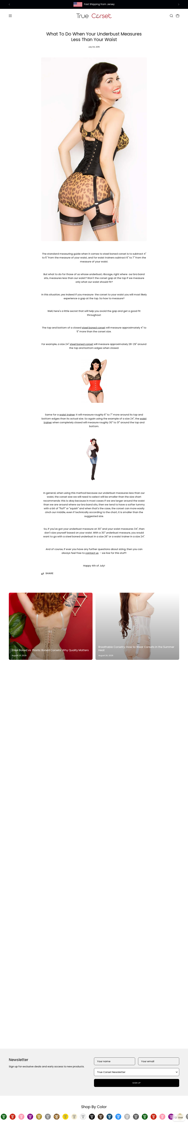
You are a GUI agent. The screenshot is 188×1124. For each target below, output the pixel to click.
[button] (171, 16)
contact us (92, 553)
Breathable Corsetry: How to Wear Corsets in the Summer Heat (136, 648)
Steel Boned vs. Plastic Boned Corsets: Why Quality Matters (50, 650)
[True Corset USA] (94, 15)
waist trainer (67, 414)
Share (49, 573)
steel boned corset (93, 327)
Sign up (136, 1083)
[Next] (178, 4)
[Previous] (9, 4)
